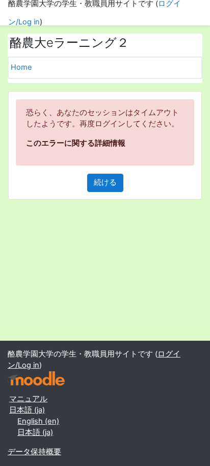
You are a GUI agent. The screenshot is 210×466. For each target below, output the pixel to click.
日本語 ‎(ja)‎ (27, 410)
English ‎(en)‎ (38, 421)
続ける (105, 182)
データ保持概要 (34, 451)
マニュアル (28, 398)
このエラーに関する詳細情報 (75, 143)
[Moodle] (36, 378)
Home (21, 67)
